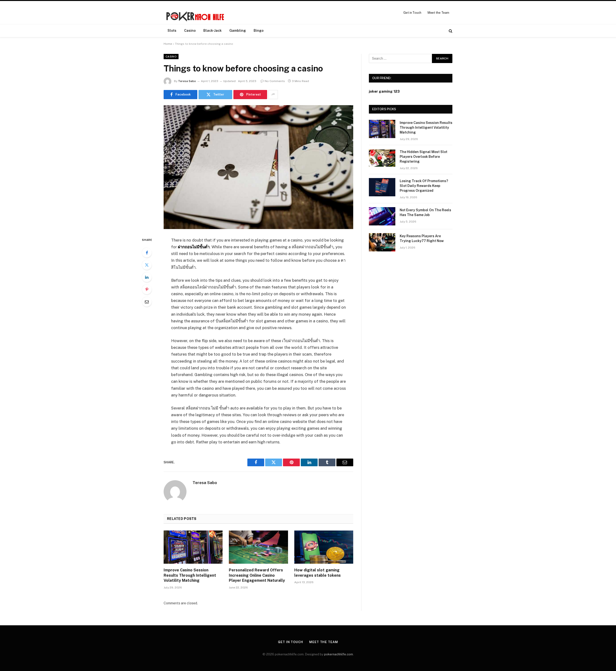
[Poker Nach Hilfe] (196, 12)
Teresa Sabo (187, 81)
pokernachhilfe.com (338, 654)
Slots (171, 30)
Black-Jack (212, 30)
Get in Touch (412, 12)
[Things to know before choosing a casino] (258, 167)
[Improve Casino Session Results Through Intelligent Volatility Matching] (193, 547)
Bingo (258, 30)
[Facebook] (147, 252)
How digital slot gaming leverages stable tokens (317, 573)
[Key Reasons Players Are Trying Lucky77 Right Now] (382, 242)
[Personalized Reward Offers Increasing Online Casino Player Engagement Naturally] (258, 547)
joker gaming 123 (384, 91)
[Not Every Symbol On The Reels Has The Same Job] (382, 216)
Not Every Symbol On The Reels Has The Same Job (425, 212)
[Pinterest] (147, 289)
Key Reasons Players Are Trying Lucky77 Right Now (422, 238)
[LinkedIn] (147, 277)
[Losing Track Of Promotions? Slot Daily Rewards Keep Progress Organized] (382, 187)
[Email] (147, 302)
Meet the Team (438, 12)
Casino (190, 30)
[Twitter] (147, 265)
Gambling (237, 30)
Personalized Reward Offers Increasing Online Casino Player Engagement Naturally (257, 575)
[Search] (450, 30)
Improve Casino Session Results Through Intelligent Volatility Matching (190, 575)
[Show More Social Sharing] (273, 94)
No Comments (275, 81)
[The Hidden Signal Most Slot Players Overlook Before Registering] (382, 158)
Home (168, 43)
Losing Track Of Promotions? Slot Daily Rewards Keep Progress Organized (424, 185)
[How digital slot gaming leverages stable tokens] (323, 547)
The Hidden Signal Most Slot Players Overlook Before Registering (423, 156)
